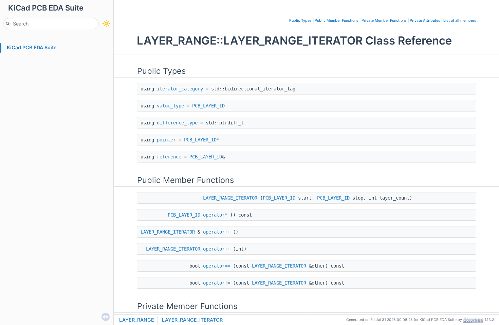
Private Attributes (425, 20)
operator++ (216, 232)
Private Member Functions (384, 20)
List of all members (459, 20)
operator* (215, 215)
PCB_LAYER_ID (208, 105)
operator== (216, 266)
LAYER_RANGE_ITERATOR (230, 198)
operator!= (216, 283)
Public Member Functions (336, 20)
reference (169, 156)
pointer (166, 139)
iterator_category (180, 88)
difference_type (177, 122)
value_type (170, 105)
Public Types (300, 20)
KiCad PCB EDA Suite (32, 47)
